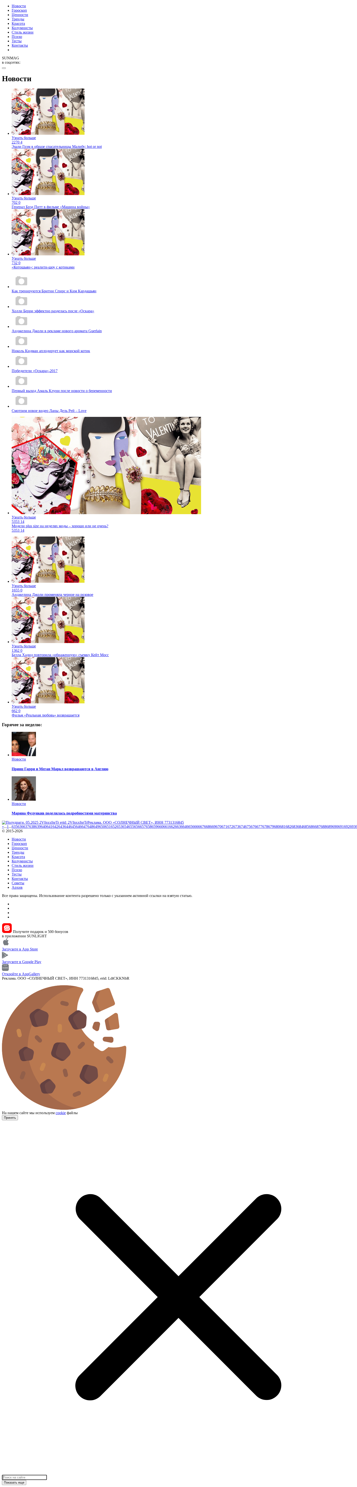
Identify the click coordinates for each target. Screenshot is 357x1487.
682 (288, 826)
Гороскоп (19, 10)
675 (248, 826)
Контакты (20, 45)
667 (201, 826)
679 (271, 826)
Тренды (18, 19)
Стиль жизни (23, 32)
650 (102, 826)
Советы (18, 883)
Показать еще (14, 1482)
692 (347, 826)
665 (189, 826)
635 (14, 826)
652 (114, 826)
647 (84, 826)
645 (73, 826)
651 (108, 826)
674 (242, 826)
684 (300, 826)
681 (283, 826)
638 (32, 826)
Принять (10, 1118)
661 (166, 826)
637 (26, 826)
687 (318, 826)
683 (294, 826)
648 (90, 826)
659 (154, 826)
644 (67, 826)
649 (96, 826)
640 (44, 826)
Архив (17, 887)
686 (312, 826)
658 (149, 826)
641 (49, 826)
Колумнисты (22, 28)
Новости (19, 6)
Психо (17, 37)
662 (172, 826)
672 (230, 826)
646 (79, 826)
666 (195, 826)
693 (353, 826)
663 (178, 826)
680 (277, 826)
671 (224, 826)
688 (323, 826)
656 (137, 826)
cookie (61, 1113)
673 (236, 826)
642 (55, 826)
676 (253, 826)
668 (207, 826)
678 (265, 826)
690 (335, 826)
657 (143, 826)
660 (160, 826)
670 (218, 826)
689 (329, 826)
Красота (18, 23)
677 (259, 826)
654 (125, 826)
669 (213, 826)
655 (131, 826)
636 (20, 826)
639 (38, 826)
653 (119, 826)
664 (184, 826)
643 (61, 826)
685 (306, 826)
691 (341, 826)
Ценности (20, 15)
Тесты (17, 41)
